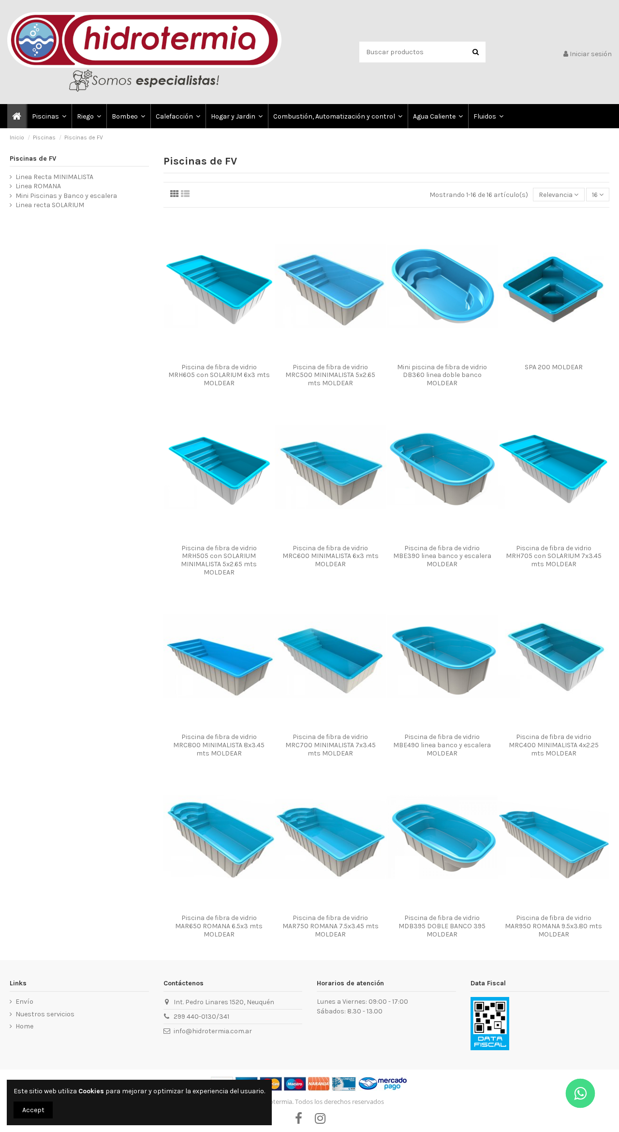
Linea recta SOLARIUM (49, 205)
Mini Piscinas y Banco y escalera (66, 196)
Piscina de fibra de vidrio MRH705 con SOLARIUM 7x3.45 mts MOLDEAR (554, 556)
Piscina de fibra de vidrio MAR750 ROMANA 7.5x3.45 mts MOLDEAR (330, 926)
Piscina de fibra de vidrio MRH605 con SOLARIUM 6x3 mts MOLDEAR (219, 375)
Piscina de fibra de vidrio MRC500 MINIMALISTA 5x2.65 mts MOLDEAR (330, 375)
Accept (33, 1110)
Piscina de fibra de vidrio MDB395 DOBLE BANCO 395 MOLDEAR (442, 926)
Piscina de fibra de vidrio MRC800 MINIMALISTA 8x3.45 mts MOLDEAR (219, 745)
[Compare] (212, 355)
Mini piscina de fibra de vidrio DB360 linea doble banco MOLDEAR (442, 375)
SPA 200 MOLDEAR (554, 367)
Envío (24, 1001)
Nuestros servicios (44, 1014)
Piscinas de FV (33, 158)
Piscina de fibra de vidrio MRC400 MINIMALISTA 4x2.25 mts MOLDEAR (554, 745)
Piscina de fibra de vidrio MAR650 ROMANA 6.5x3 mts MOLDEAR (219, 926)
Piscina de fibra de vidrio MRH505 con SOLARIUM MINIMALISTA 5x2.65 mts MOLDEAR (219, 560)
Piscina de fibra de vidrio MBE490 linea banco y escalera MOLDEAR (442, 745)
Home (24, 1026)
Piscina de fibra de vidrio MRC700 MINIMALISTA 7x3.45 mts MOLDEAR (330, 745)
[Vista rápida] (226, 355)
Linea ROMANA (38, 186)
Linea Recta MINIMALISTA (54, 177)
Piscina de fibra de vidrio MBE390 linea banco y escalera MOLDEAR (442, 556)
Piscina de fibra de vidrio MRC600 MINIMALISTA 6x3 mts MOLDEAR (330, 556)
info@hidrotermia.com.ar (213, 1031)
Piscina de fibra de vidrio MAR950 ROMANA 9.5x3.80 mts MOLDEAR (553, 926)
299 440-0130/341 (201, 1016)
